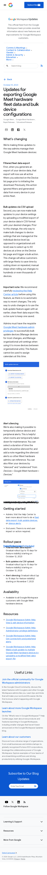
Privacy (17, 859)
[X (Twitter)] (13, 802)
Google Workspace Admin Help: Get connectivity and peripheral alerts (21, 639)
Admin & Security (15, 55)
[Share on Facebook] (18, 130)
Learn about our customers (16, 737)
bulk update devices (27, 520)
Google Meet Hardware (25, 119)
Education (12, 57)
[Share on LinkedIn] (12, 130)
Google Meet (8, 119)
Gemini (10, 52)
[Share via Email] (6, 130)
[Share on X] (24, 130)
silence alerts (15, 523)
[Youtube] (7, 802)
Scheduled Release (24, 122)
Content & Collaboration (19, 50)
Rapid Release (9, 122)
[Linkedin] (19, 802)
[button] (23, 821)
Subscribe (34, 4)
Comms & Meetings (16, 48)
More (9, 60)
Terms (23, 859)
